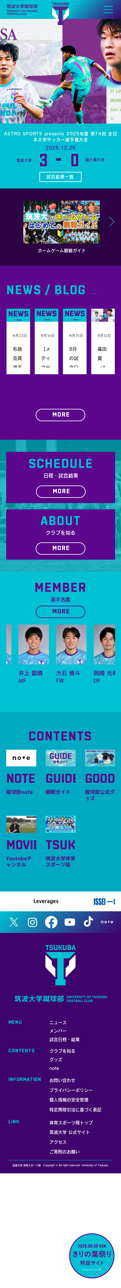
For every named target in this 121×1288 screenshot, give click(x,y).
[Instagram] (32, 922)
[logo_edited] (107, 922)
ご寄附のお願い (64, 1152)
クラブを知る (62, 1051)
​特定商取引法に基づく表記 (75, 1110)
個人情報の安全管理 (68, 1100)
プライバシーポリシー (71, 1090)
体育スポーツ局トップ (71, 1123)
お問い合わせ (62, 1080)
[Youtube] (70, 922)
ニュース (58, 1022)
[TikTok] (88, 922)
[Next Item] (112, 222)
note (54, 1068)
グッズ (55, 1059)
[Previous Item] (9, 222)
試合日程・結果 (64, 1039)
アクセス (58, 1142)
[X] (14, 922)
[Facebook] (51, 922)
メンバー (58, 1031)
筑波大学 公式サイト (69, 1132)
